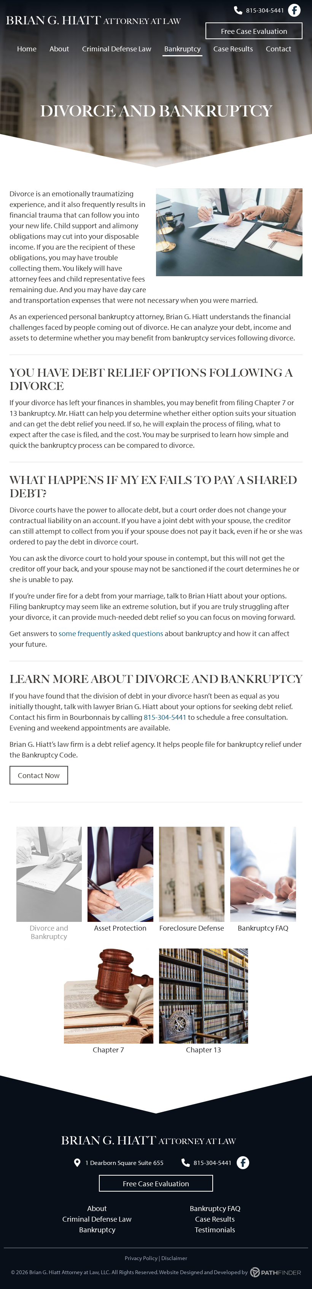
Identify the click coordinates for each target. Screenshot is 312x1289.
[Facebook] (294, 10)
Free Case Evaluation (254, 31)
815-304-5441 (165, 717)
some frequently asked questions (111, 633)
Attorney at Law (142, 21)
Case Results (215, 1219)
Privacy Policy (141, 1258)
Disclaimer (174, 1258)
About (97, 1208)
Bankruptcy (97, 1229)
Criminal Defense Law (97, 1219)
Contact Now (39, 775)
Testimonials (215, 1229)
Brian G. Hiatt (53, 20)
